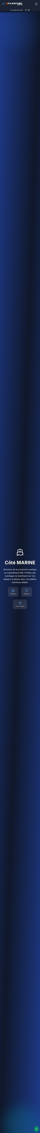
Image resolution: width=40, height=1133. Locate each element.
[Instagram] (29, 10)
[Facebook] (26, 10)
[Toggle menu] (36, 4)
